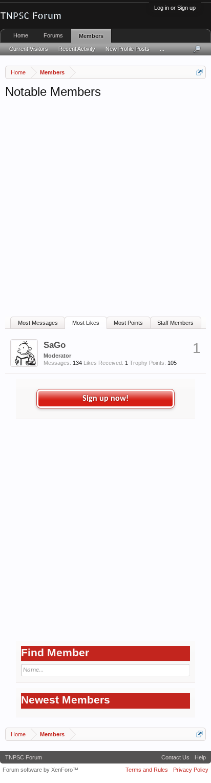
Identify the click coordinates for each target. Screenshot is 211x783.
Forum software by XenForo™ (40, 770)
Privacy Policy (190, 770)
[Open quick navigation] (199, 72)
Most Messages (38, 323)
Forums (53, 35)
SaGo (55, 345)
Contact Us (175, 757)
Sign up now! (105, 399)
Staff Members (175, 323)
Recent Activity (76, 49)
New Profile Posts (128, 49)
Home (20, 35)
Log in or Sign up (175, 8)
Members (91, 36)
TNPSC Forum (23, 757)
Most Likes (85, 323)
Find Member (55, 653)
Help (200, 757)
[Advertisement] (105, 211)
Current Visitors (28, 49)
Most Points (128, 323)
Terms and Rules (146, 770)
